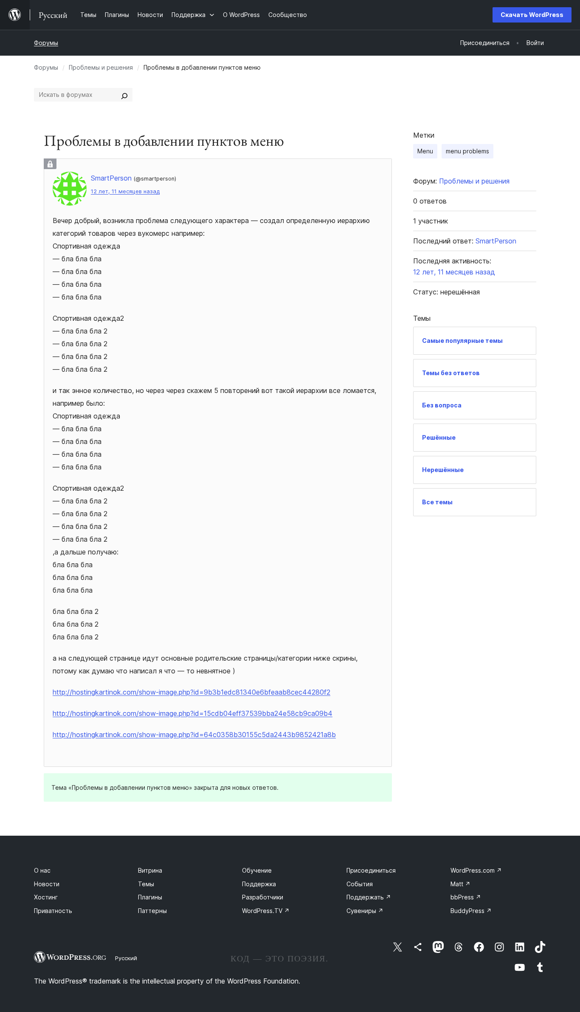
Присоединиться (371, 870)
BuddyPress (471, 910)
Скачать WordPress (532, 14)
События (359, 884)
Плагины (150, 897)
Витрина (150, 870)
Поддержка (259, 884)
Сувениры (364, 910)
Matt (460, 884)
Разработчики (262, 897)
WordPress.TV (266, 910)
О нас (42, 870)
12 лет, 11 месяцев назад (125, 191)
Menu (425, 151)
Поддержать (368, 897)
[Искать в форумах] (124, 95)
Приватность (53, 910)
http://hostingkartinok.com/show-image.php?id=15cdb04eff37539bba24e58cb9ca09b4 (192, 713)
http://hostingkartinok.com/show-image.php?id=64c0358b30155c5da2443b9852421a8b (194, 734)
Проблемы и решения (101, 67)
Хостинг (46, 897)
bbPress (465, 897)
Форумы (46, 42)
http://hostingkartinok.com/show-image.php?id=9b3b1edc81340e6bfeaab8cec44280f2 (191, 692)
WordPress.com (476, 870)
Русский (126, 958)
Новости (46, 884)
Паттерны (152, 910)
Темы (146, 884)
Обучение (257, 870)
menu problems (467, 151)
